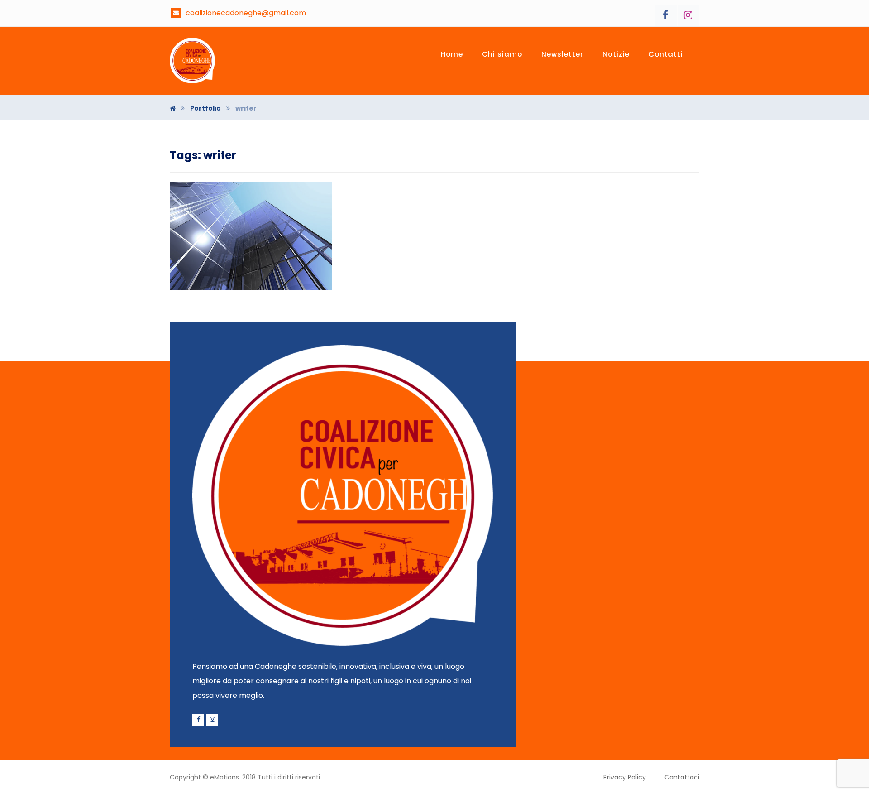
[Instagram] (688, 15)
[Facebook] (666, 15)
